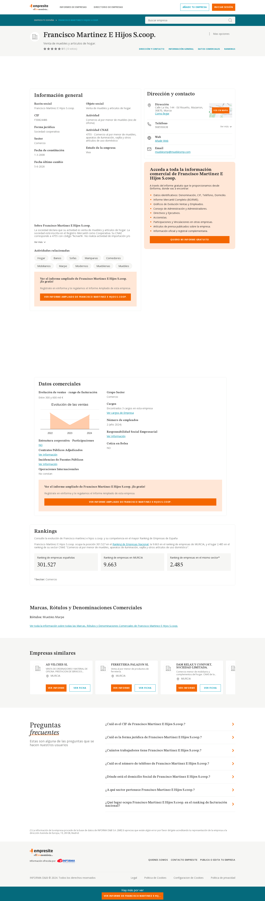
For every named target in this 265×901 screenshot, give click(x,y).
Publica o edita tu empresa (217, 859)
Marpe (63, 266)
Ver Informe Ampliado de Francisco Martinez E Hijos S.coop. (85, 296)
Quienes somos (158, 859)
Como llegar (162, 113)
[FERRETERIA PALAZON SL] (103, 668)
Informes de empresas (73, 7)
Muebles (123, 266)
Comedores (113, 258)
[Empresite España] (40, 7)
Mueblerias (103, 266)
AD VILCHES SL (57, 664)
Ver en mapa (220, 110)
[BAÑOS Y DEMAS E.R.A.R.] (234, 668)
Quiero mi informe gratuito (189, 239)
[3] (52, 48)
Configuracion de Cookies (189, 877)
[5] (59, 48)
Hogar (41, 258)
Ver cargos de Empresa (120, 412)
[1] (45, 48)
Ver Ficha (80, 687)
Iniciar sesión (223, 7)
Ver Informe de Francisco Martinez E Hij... (132, 895)
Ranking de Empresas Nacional (130, 544)
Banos (57, 258)
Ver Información (48, 454)
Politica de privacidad (223, 877)
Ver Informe (56, 687)
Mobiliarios (44, 266)
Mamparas (91, 258)
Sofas (73, 258)
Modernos (81, 266)
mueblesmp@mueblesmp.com (173, 152)
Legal (134, 877)
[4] (56, 48)
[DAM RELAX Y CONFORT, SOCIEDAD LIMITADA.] (168, 668)
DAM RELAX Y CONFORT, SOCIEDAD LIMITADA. (194, 666)
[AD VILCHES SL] (38, 668)
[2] (49, 48)
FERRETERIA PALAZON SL (130, 664)
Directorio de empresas (108, 7)
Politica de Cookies (155, 877)
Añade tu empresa (195, 7)
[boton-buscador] (230, 20)
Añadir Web (161, 140)
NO (41, 445)
